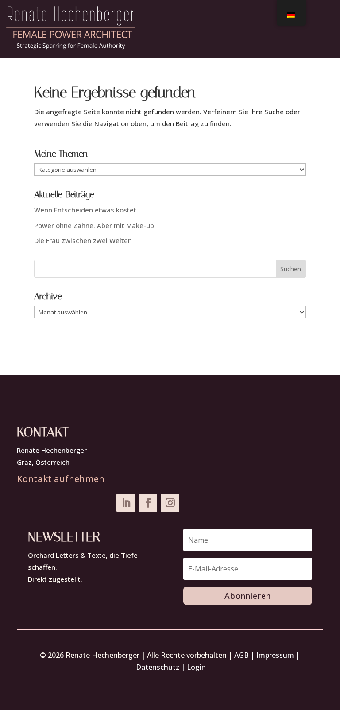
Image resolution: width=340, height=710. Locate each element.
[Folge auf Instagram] (170, 503)
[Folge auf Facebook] (148, 503)
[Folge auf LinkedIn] (125, 503)
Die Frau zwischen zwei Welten (83, 240)
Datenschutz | (161, 667)
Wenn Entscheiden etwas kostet (85, 209)
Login (196, 667)
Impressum (275, 655)
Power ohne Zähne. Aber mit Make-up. (95, 225)
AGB (241, 655)
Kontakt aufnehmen (60, 479)
